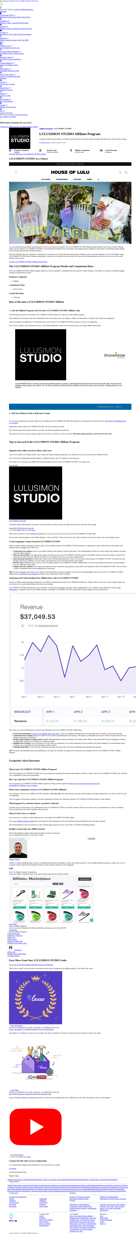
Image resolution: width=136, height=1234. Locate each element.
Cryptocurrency (47, 1187)
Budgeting (95, 1185)
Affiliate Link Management (109, 1197)
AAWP (11, 1199)
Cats (118, 1185)
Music (98, 1189)
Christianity (11, 1187)
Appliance (53, 1185)
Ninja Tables (43, 1206)
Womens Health (115, 1191)
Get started (12, 117)
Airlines (36, 1185)
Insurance (56, 1189)
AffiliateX (12, 1201)
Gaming (104, 1187)
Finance (78, 1187)
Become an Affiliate (46, 1220)
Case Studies (51, 1180)
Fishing (83, 1187)
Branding (42, 1218)
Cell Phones (124, 1185)
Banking (75, 1185)
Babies (70, 1185)
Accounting (24, 1185)
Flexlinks (42, 1204)
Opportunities (91, 1208)
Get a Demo (4, 117)
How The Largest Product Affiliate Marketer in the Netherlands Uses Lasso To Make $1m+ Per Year (83, 1218)
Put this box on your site (25, 528)
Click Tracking (119, 1206)
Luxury (81, 1189)
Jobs (65, 1189)
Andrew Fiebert (45, 142)
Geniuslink (12, 1206)
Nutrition (104, 1189)
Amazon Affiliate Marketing (26, 1180)
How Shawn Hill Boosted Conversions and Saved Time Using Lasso (82, 1222)
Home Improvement (46, 1189)
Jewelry (61, 1189)
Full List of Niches (21, 115)
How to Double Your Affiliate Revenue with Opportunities (83, 1224)
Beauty (80, 1185)
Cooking (24, 1187)
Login (102, 1222)
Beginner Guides (41, 1180)
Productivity (19, 1191)
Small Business (38, 1191)
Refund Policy (44, 1225)
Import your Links (106, 1208)
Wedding (99, 1191)
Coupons (30, 1187)
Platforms (3, 11)
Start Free (12, 154)
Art (58, 1185)
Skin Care (30, 1191)
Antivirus (47, 1185)
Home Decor (34, 1189)
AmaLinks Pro (14, 1203)
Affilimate (42, 1201)
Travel (81, 1191)
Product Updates (99, 1180)
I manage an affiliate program (10, 127)
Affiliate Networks (13, 1185)
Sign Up (103, 1224)
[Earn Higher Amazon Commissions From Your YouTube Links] (35, 1153)
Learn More (13, 528)
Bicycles (85, 1185)
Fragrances (98, 1187)
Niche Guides (89, 1180)
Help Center (104, 1218)
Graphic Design (123, 1187)
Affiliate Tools (12, 1180)
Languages (71, 1189)
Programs (3, 78)
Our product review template (28, 574)
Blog (1, 42)
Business (102, 1185)
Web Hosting (91, 1191)
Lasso (33, 530)
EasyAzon (12, 1204)
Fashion (16, 281)
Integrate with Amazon (107, 1204)
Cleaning (18, 1187)
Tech (73, 1191)
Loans (77, 1189)
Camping (108, 1185)
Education (72, 1180)
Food (92, 1187)
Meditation (92, 1189)
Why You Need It (16, 1025)
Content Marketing (62, 1180)
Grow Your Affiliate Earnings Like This (81, 1230)
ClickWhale (43, 1203)
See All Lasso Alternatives (18, 1197)
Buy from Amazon (17, 1155)
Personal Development (114, 1189)
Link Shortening (83, 1204)
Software (47, 1191)
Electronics (67, 1187)
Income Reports (83, 1199)
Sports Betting (54, 1191)
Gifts (116, 1187)
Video (85, 1191)
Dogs (54, 1187)
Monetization (79, 1180)
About (41, 1216)
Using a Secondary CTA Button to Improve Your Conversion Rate (31, 1029)
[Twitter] (12, 868)
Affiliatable (43, 1199)
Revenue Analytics (119, 1199)
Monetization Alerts (106, 1199)
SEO (116, 1180)
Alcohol (41, 1185)
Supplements (68, 1191)
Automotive (64, 1185)
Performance (104, 1210)
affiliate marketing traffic (25, 821)
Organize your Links (107, 1206)
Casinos (114, 1185)
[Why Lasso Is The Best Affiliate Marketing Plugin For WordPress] (35, 1023)
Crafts (35, 1187)
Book (90, 1185)
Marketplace (74, 1204)
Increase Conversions (77, 1197)
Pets (123, 1189)
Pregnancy (11, 1191)
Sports (61, 1191)
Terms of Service (45, 1224)
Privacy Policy (44, 1222)
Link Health (117, 1208)
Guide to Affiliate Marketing (23, 9)
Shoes (25, 1191)
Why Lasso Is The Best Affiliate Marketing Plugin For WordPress (31, 965)
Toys (77, 1191)
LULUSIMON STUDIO (17, 521)
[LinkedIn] (10, 868)
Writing (123, 1191)
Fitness (88, 1187)
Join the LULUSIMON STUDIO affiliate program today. (28, 262)
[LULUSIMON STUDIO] (35, 519)
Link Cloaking (120, 1204)
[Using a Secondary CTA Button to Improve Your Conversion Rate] (35, 1088)
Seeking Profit (109, 1180)
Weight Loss (106, 1191)
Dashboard (73, 1210)
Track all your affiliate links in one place (45, 734)
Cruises (39, 1187)
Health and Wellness (23, 1189)
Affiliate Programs (106, 1220)
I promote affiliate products (29, 127)
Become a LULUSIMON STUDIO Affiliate (31, 154)
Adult (30, 1185)
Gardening (110, 1187)
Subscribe (92, 839)
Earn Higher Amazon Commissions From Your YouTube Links (30, 1094)
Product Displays (81, 1208)
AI (32, 1185)
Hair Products (12, 1189)
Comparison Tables (76, 1206)
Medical (86, 1189)
